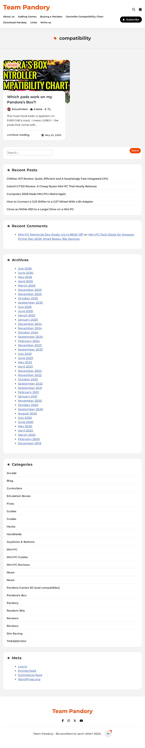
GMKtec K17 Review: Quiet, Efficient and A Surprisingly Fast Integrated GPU (57, 178)
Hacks (11, 526)
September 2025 (30, 302)
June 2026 (25, 273)
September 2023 (30, 349)
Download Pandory (15, 22)
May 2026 (25, 277)
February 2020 (29, 439)
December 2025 (30, 290)
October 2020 (28, 405)
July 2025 (25, 307)
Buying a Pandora (51, 16)
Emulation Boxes (19, 496)
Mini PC (12, 549)
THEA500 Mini (16, 641)
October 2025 (28, 298)
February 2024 (29, 341)
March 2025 (26, 315)
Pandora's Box (17, 595)
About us (8, 16)
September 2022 (30, 383)
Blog (10, 480)
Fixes (10, 503)
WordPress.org (29, 679)
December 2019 (29, 443)
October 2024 (28, 332)
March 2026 (26, 285)
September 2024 (30, 336)
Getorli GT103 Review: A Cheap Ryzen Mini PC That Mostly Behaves (52, 186)
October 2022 (28, 379)
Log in (22, 666)
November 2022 (30, 375)
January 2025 (28, 319)
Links (33, 22)
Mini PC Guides (17, 557)
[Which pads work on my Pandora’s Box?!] (36, 81)
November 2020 (30, 400)
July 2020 (25, 417)
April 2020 (25, 430)
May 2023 (25, 362)
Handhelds (14, 534)
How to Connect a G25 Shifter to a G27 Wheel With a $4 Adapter (50, 201)
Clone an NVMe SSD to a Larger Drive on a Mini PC (40, 209)
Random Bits (16, 610)
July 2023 (25, 354)
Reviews (12, 618)
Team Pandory (26, 7)
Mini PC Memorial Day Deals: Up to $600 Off (50, 234)
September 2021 (30, 388)
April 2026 (25, 281)
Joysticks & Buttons (21, 541)
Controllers (14, 488)
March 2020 (27, 435)
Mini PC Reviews (18, 564)
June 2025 (25, 311)
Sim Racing (14, 633)
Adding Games (27, 16)
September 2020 (30, 409)
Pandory (13, 603)
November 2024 (30, 328)
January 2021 (27, 396)
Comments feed (30, 675)
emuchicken (20, 109)
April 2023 (25, 366)
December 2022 (30, 371)
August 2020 (27, 413)
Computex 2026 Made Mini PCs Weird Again (36, 194)
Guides (11, 511)
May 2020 (25, 426)
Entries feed (27, 670)
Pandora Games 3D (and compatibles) (33, 587)
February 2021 (28, 392)
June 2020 (25, 422)
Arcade (13, 65)
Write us (45, 22)
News (10, 572)
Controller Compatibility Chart (84, 16)
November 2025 (30, 294)
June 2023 (25, 358)
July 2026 (25, 268)
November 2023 (30, 345)
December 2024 (30, 324)
